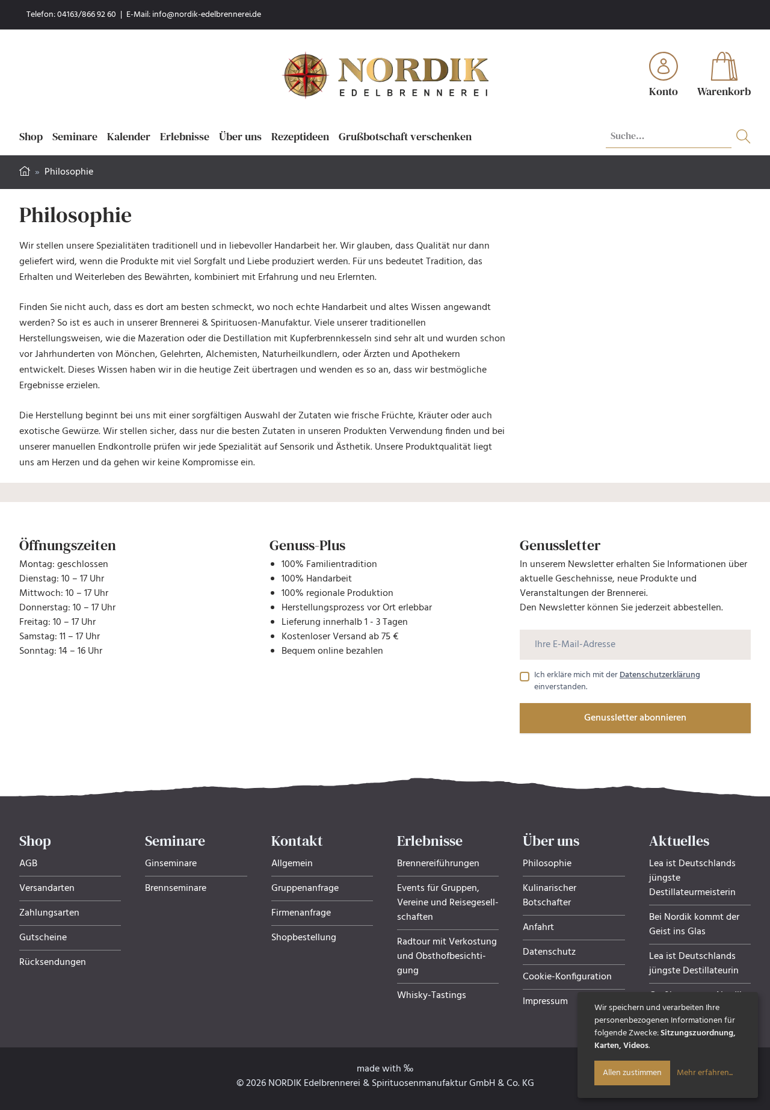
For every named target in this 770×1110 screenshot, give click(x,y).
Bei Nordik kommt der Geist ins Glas (694, 925)
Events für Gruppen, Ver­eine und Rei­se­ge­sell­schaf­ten (448, 903)
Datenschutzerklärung (660, 675)
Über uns (240, 136)
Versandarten (47, 888)
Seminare (74, 136)
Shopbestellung (303, 938)
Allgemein (292, 864)
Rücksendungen (52, 962)
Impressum (545, 1001)
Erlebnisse (184, 136)
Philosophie (547, 864)
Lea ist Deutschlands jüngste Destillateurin (694, 964)
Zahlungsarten (49, 913)
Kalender (128, 136)
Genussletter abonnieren (635, 718)
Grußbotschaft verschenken (405, 136)
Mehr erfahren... (705, 1073)
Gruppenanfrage (305, 888)
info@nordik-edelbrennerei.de (206, 15)
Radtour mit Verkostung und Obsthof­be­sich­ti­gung (447, 956)
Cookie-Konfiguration (567, 977)
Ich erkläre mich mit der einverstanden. (617, 681)
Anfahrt (538, 927)
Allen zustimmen (632, 1073)
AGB (28, 864)
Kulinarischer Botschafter (549, 896)
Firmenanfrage (301, 913)
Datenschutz (549, 952)
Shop (31, 136)
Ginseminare (171, 864)
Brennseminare (175, 888)
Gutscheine (43, 938)
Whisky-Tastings (431, 995)
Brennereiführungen (438, 864)
